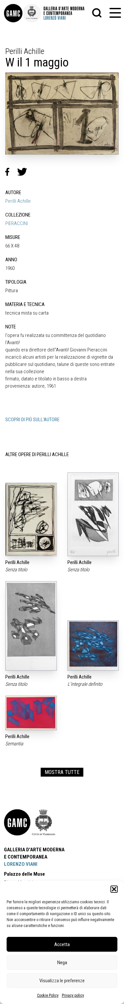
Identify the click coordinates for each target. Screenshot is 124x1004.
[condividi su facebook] (11, 172)
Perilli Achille (18, 201)
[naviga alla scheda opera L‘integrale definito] (93, 645)
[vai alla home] (17, 822)
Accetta (62, 944)
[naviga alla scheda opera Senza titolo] (31, 519)
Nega (62, 962)
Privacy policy (73, 995)
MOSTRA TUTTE (62, 772)
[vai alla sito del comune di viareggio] (43, 822)
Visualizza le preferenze (62, 981)
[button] (114, 889)
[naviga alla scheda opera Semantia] (31, 713)
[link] (13, 13)
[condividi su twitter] (24, 172)
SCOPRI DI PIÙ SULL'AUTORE (32, 420)
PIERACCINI (16, 223)
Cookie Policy (48, 995)
